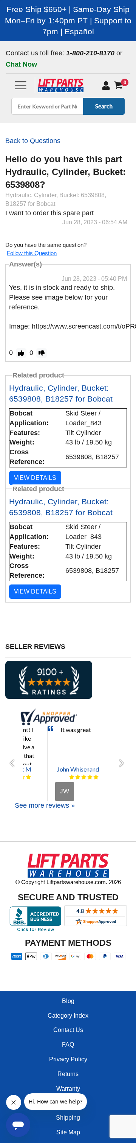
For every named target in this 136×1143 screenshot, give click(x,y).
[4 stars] (90, 777)
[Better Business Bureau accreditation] (35, 918)
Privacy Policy (68, 1059)
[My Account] (106, 85)
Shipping (68, 1117)
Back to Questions (32, 141)
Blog (68, 1001)
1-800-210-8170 (90, 53)
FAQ (68, 1044)
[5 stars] (28, 777)
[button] (14, 763)
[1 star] (72, 777)
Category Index (68, 1015)
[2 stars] (78, 777)
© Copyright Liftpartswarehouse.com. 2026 (68, 882)
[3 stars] (84, 777)
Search (104, 106)
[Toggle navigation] (20, 85)
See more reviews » (45, 805)
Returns (68, 1074)
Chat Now (21, 64)
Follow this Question (32, 253)
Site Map (68, 1132)
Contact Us (68, 1030)
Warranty (68, 1088)
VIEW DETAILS (35, 478)
